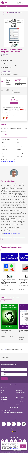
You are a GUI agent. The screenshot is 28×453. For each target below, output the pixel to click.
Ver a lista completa (6, 250)
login (5, 349)
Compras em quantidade (21, 397)
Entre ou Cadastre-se (20, 3)
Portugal (5, 6)
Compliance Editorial (20, 390)
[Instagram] (11, 440)
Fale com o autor (20, 238)
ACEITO (22, 446)
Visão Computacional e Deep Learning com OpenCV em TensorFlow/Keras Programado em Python (9, 281)
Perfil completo (6, 238)
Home (3, 12)
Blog (1, 392)
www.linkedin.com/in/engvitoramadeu (12, 233)
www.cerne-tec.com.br (10, 235)
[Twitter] (2, 440)
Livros (6, 12)
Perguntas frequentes (5, 410)
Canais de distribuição (20, 399)
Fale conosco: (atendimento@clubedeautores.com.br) (12, 412)
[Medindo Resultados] (9, 316)
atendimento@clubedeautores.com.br (8, 161)
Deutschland (14, 6)
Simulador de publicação (21, 403)
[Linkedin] (20, 440)
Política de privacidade (20, 387)
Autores (2, 390)
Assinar (4, 378)
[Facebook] (6, 440)
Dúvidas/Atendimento (5, 387)
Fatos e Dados (4, 397)
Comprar (14, 103)
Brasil (2, 6)
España (9, 6)
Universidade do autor (20, 394)
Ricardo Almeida (4, 332)
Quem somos (3, 394)
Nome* (2, 367)
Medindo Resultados (6, 330)
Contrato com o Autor (5, 401)
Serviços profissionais (20, 392)
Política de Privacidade (14, 448)
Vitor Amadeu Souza (8, 55)
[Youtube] (24, 440)
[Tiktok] (15, 440)
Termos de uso (4, 399)
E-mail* (3, 372)
